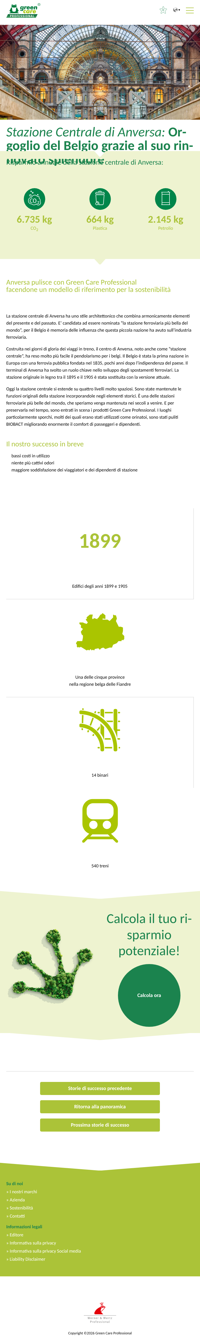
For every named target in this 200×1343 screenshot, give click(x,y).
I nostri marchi (23, 1192)
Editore (16, 1235)
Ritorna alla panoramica (100, 1107)
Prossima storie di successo (100, 1125)
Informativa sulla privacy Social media (45, 1251)
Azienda (17, 1200)
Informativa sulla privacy (33, 1243)
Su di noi (14, 1183)
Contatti (17, 1216)
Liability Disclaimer (27, 1259)
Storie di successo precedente (100, 1088)
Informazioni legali (24, 1227)
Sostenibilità (21, 1208)
